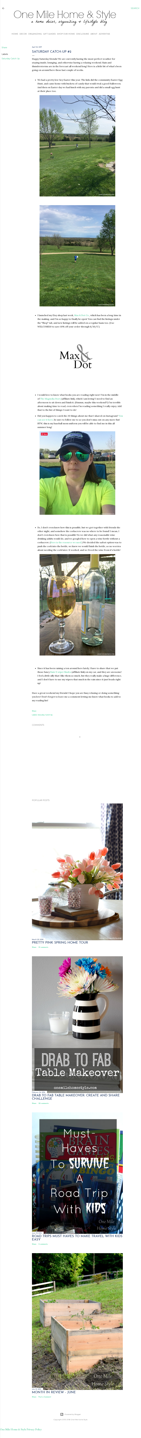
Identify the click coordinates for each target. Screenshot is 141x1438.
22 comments (44, 1103)
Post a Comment (45, 1397)
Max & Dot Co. (81, 315)
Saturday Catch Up (11, 58)
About (93, 34)
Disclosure (82, 34)
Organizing (35, 34)
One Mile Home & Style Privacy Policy (21, 1429)
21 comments (43, 947)
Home (15, 34)
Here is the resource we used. (66, 542)
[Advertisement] (77, 772)
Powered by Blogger (73, 1414)
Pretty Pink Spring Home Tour (60, 942)
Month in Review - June (54, 1392)
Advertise (104, 34)
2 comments (43, 1244)
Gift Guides (49, 34)
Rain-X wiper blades (60, 672)
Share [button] (4, 47)
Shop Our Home (66, 34)
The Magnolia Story (50, 398)
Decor (23, 34)
